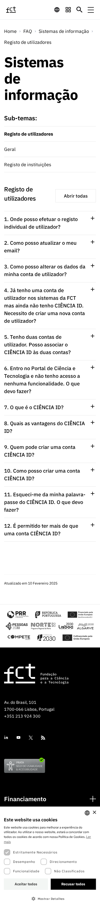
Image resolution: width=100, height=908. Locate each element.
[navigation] (57, 9)
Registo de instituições (27, 164)
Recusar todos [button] (73, 884)
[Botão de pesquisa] (79, 9)
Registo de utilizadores (28, 42)
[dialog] (50, 857)
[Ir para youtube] (18, 737)
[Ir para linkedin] (6, 737)
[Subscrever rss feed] (43, 737)
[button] (50, 898)
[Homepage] (17, 10)
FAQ (27, 31)
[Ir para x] (30, 737)
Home (10, 31)
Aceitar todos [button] (26, 884)
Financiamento (25, 799)
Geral (10, 149)
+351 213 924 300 (22, 716)
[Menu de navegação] (90, 9)
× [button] (94, 812)
